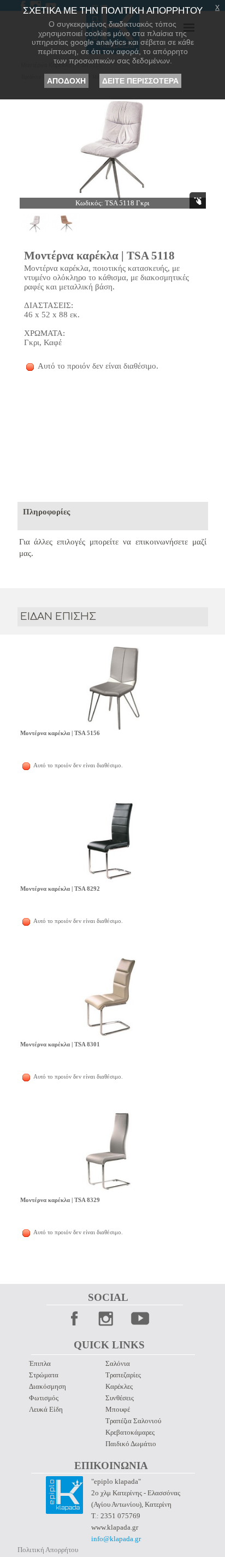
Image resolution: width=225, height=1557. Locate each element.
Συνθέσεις (119, 1398)
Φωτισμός (43, 1398)
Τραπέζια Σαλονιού (133, 1421)
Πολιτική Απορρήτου (47, 1550)
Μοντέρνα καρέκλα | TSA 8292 (60, 889)
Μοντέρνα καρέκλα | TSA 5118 (99, 255)
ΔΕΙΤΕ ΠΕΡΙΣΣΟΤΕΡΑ (140, 80)
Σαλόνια (117, 1363)
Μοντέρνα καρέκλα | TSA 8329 (60, 1200)
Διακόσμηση (47, 1386)
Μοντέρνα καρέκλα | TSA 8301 (60, 1044)
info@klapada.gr (116, 1539)
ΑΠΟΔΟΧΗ (66, 80)
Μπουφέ (117, 1409)
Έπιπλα (40, 1363)
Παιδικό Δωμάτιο (130, 1444)
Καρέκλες (119, 1386)
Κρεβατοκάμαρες (130, 1432)
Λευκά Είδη (46, 1409)
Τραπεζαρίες (123, 1375)
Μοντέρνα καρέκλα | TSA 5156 (60, 733)
